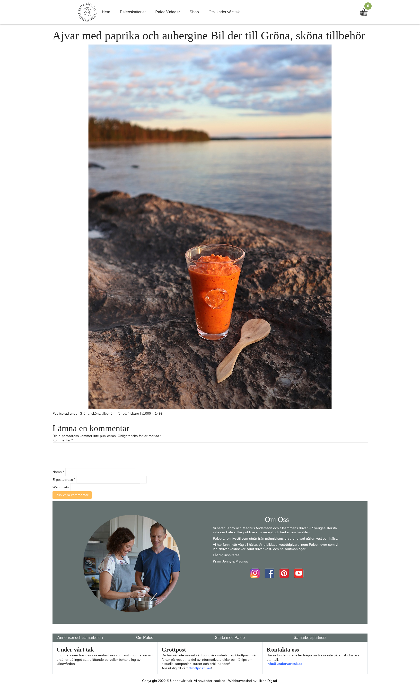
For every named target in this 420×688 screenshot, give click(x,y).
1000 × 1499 (153, 413)
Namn (58, 472)
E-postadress (63, 480)
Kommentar (62, 440)
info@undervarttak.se (285, 664)
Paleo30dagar (167, 12)
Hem (106, 12)
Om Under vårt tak (224, 12)
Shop (194, 12)
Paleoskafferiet (133, 12)
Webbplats (60, 487)
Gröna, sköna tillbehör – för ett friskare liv (111, 413)
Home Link (87, 12)
